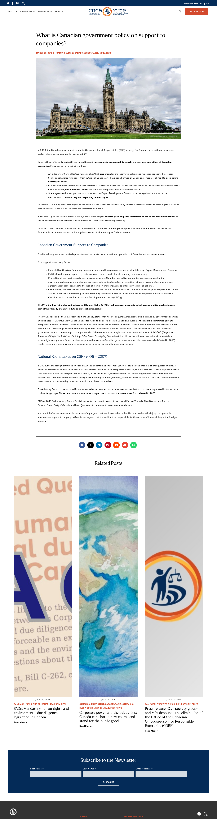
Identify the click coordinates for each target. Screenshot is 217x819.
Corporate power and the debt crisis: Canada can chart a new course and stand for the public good (108, 717)
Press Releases (189, 704)
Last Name (88, 768)
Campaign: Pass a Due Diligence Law (33, 704)
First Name (36, 768)
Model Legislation (133, 816)
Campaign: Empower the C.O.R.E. (162, 704)
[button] (180, 11)
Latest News (115, 708)
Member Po (190, 3)
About (11, 11)
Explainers (105, 53)
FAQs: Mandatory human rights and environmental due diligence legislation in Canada (41, 713)
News (57, 11)
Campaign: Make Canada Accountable (77, 53)
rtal (199, 3)
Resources (43, 11)
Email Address (143, 768)
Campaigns (26, 11)
